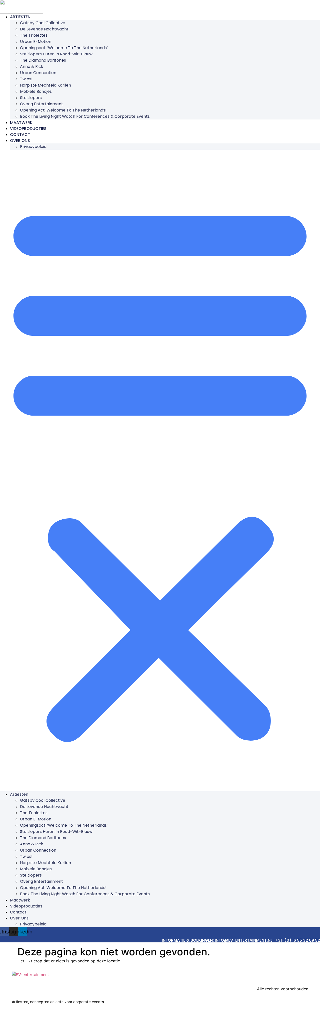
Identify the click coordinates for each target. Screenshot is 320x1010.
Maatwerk (21, 122)
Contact (20, 134)
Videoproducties (28, 128)
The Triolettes (34, 35)
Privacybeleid (33, 146)
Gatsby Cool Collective (42, 23)
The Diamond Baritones (43, 60)
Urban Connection (38, 73)
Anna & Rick (31, 66)
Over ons (20, 140)
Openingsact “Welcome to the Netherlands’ (64, 48)
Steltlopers (31, 98)
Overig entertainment (41, 104)
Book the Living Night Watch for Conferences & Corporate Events (85, 116)
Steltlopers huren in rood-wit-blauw (56, 54)
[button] (160, 470)
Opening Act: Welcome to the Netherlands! (63, 110)
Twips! (26, 79)
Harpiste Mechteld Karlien (45, 85)
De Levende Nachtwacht (44, 29)
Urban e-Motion (35, 41)
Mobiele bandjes (36, 91)
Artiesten (20, 17)
